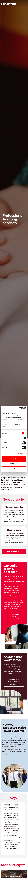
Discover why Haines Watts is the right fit (14, 681)
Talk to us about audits (14, 551)
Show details (19, 453)
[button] (25, 4)
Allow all (14, 458)
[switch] (24, 438)
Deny (14, 468)
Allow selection (14, 463)
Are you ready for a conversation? (14, 616)
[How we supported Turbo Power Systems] (14, 776)
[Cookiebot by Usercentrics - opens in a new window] (19, 408)
